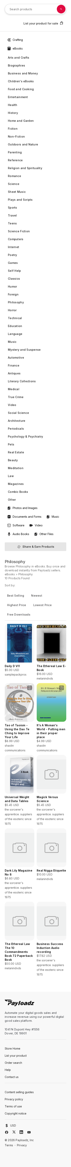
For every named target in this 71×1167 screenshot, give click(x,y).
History (13, 112)
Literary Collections (22, 381)
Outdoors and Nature (23, 144)
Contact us (12, 1077)
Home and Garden (21, 120)
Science (13, 184)
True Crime (15, 397)
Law (11, 476)
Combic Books (18, 491)
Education (15, 326)
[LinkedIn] (21, 1132)
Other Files (46, 534)
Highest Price (16, 605)
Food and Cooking (21, 89)
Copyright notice (15, 1113)
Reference (15, 160)
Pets (11, 444)
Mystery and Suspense (24, 349)
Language (15, 334)
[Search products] (61, 9)
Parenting (15, 152)
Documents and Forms (27, 516)
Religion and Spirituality (25, 168)
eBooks (18, 48)
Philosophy (16, 302)
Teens (12, 223)
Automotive (16, 357)
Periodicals (16, 428)
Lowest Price (42, 605)
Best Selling (15, 595)
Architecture (16, 420)
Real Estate (16, 452)
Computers (15, 239)
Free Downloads (18, 614)
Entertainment (18, 97)
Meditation (15, 468)
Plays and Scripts (20, 199)
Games (13, 262)
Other (12, 499)
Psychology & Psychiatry (25, 436)
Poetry (12, 255)
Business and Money (23, 73)
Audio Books (21, 534)
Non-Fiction (16, 136)
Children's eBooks (21, 81)
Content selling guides (19, 1092)
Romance (14, 176)
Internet (13, 247)
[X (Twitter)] (14, 1132)
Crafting (18, 39)
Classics (14, 278)
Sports (12, 207)
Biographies (16, 65)
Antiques (14, 373)
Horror (12, 310)
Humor (12, 286)
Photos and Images (25, 508)
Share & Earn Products (38, 546)
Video (12, 405)
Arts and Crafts (18, 57)
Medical (13, 389)
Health (12, 105)
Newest (36, 595)
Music (12, 341)
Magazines (16, 484)
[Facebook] (6, 1132)
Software (18, 525)
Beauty (13, 460)
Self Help (14, 270)
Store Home (12, 1048)
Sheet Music (17, 191)
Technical (15, 318)
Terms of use (13, 1106)
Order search (13, 1062)
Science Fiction (19, 231)
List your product (16, 1055)
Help (8, 1069)
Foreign (13, 294)
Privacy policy (14, 1099)
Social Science (18, 412)
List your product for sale (40, 23)
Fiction (13, 128)
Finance (13, 365)
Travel (12, 215)
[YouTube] (29, 1132)
